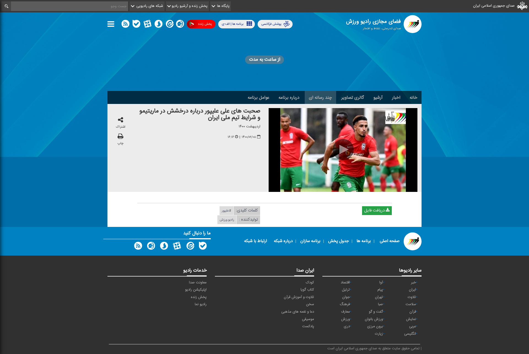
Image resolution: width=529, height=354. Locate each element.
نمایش (411, 319)
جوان (346, 297)
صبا (380, 304)
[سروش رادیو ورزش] (164, 247)
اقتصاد (345, 283)
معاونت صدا (198, 283)
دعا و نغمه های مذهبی (297, 312)
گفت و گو (376, 312)
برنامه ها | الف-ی (233, 24)
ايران (412, 290)
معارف (345, 312)
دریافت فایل (375, 210)
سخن (310, 304)
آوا (381, 283)
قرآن (412, 312)
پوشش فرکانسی (271, 24)
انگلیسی (410, 334)
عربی (412, 326)
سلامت (411, 304)
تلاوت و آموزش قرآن (299, 297)
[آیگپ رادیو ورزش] (151, 247)
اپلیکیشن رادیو (196, 290)
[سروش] (158, 25)
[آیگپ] (179, 25)
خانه (413, 97)
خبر (413, 283)
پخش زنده (205, 24)
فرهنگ (345, 304)
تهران (379, 297)
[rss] (125, 25)
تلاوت (412, 297)
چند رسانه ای (320, 97)
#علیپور (226, 210)
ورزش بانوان (374, 319)
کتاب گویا (307, 290)
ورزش (345, 319)
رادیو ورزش (227, 219)
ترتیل (346, 290)
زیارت (379, 334)
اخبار (396, 97)
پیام (380, 290)
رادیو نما (201, 304)
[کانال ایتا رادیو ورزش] (189, 247)
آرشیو (378, 97)
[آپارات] (147, 25)
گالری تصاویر (352, 97)
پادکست (308, 326)
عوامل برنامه (258, 97)
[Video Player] (343, 150)
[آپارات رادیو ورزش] (177, 247)
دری (347, 326)
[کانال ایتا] (169, 25)
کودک (310, 283)
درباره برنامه (289, 97)
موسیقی (308, 319)
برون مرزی (375, 326)
